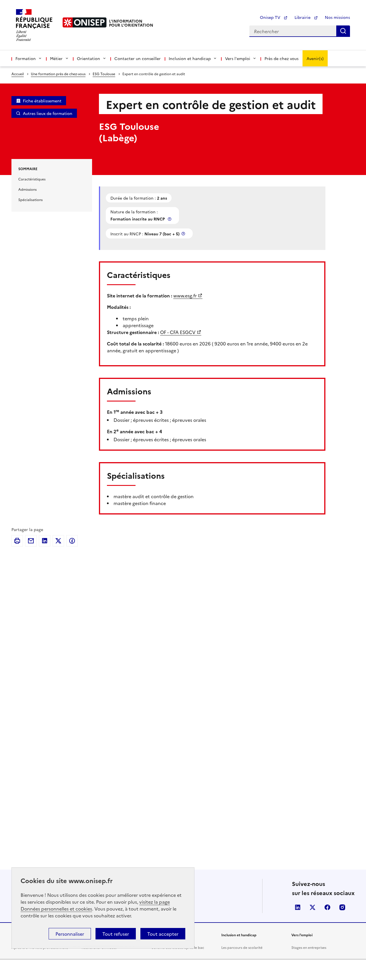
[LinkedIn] (44, 540)
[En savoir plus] (170, 219)
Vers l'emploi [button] (237, 58)
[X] (58, 540)
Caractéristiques (31, 178)
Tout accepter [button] (162, 934)
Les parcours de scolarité (241, 947)
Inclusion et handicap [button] (190, 58)
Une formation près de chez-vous (58, 73)
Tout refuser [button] (115, 934)
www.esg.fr (185, 295)
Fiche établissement (42, 101)
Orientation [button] (88, 58)
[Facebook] (72, 540)
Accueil (17, 73)
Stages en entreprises (308, 947)
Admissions (27, 189)
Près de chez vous (281, 58)
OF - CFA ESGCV (178, 332)
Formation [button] (25, 58)
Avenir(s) (315, 58)
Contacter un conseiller (137, 58)
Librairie (303, 17)
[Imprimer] (17, 540)
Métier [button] (56, 58)
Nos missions (337, 17)
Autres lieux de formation (47, 113)
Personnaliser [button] (69, 934)
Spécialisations (30, 199)
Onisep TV (270, 17)
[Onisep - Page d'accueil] (85, 22)
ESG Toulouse (104, 73)
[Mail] (31, 540)
